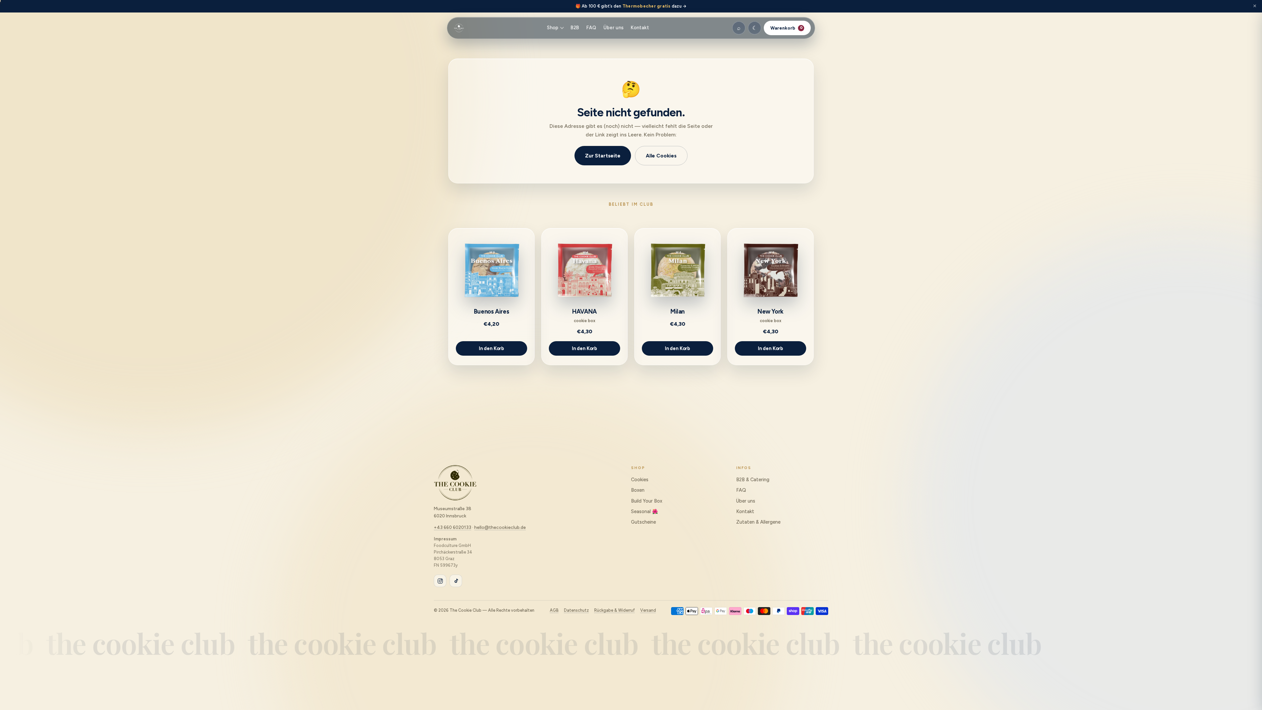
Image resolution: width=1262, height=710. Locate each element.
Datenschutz (576, 610)
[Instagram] (440, 581)
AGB (554, 610)
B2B (575, 28)
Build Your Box (646, 501)
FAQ (591, 28)
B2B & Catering (752, 480)
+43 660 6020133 (452, 527)
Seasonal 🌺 (644, 511)
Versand (648, 610)
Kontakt (640, 28)
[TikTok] (456, 581)
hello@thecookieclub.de (500, 527)
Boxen (637, 490)
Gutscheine (643, 522)
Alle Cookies (661, 156)
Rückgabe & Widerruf (614, 610)
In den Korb (491, 348)
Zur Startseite (602, 156)
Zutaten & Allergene (758, 522)
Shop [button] (552, 28)
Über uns (613, 28)
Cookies (639, 480)
